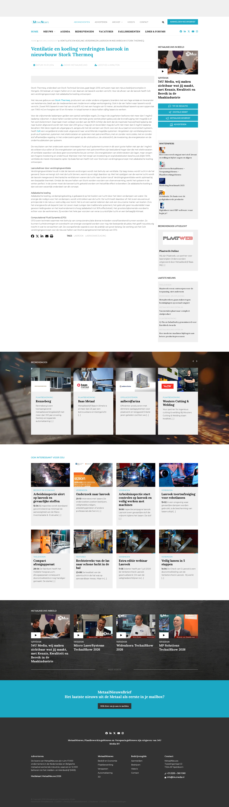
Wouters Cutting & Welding (176, 403)
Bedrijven (135, 765)
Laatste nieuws (167, 278)
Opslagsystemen (129, 397)
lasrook (78, 236)
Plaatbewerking (167, 318)
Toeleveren (165, 285)
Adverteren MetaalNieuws (42, 802)
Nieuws (48, 31)
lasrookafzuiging (95, 236)
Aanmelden (136, 761)
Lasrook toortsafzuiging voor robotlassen (178, 496)
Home (34, 31)
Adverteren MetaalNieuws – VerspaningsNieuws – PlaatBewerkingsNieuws (172, 171)
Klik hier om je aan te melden (114, 706)
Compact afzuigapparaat (44, 562)
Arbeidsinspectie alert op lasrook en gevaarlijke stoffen (49, 497)
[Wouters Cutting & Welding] (168, 386)
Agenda (65, 31)
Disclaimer (93, 802)
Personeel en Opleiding (171, 296)
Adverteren (101, 22)
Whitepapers (166, 144)
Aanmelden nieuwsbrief (182, 22)
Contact (144, 22)
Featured (81, 557)
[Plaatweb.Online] (178, 248)
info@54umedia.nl (175, 777)
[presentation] (192, 361)
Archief (116, 22)
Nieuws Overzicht (48, 41)
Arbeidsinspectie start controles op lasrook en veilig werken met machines (135, 499)
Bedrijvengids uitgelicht (172, 226)
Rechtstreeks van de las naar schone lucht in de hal (92, 564)
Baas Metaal (86, 401)
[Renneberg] (41, 386)
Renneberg (43, 401)
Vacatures (106, 31)
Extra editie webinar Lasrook (133, 562)
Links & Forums (155, 31)
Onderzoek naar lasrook (93, 494)
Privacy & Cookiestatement (75, 802)
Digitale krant (180, 112)
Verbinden (81, 490)
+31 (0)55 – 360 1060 (176, 773)
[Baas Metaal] (83, 386)
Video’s (131, 22)
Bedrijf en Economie (44, 490)
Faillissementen (129, 31)
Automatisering (105, 773)
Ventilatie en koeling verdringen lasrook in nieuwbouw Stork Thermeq (80, 52)
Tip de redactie (180, 106)
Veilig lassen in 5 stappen (173, 562)
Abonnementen (82, 22)
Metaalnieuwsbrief (180, 118)
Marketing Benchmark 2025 (171, 185)
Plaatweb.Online (169, 250)
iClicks (72, 799)
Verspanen (103, 769)
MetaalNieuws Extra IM (171, 307)
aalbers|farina (130, 401)
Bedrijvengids (84, 31)
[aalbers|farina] (125, 386)
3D (99, 777)
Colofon (58, 802)
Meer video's (114, 670)
